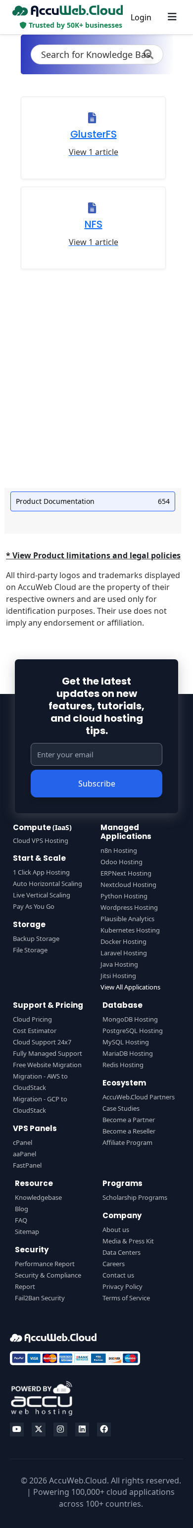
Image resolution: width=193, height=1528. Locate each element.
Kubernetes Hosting (130, 930)
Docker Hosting (123, 941)
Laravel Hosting (123, 952)
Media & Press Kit (128, 1240)
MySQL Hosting (125, 1041)
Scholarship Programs (134, 1197)
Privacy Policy (122, 1286)
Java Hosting (119, 964)
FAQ (21, 1220)
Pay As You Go (33, 906)
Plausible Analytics (127, 918)
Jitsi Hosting (118, 975)
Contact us (118, 1275)
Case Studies (121, 1108)
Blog (21, 1208)
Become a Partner (128, 1119)
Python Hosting (123, 895)
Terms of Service (126, 1297)
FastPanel (27, 1165)
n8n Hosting (118, 850)
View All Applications (130, 987)
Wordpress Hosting (129, 907)
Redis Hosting (123, 1064)
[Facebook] (104, 1429)
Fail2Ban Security (40, 1297)
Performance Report (45, 1263)
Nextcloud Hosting (128, 884)
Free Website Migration (47, 1064)
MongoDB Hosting (130, 1019)
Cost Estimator (34, 1030)
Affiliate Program (127, 1142)
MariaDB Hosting (127, 1053)
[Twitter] (39, 1429)
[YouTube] (17, 1429)
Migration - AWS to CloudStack (40, 1082)
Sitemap (27, 1231)
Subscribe (96, 783)
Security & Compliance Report (48, 1281)
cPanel (22, 1142)
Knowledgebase (38, 1197)
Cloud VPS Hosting (40, 840)
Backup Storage (36, 938)
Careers (113, 1263)
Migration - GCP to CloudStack (40, 1104)
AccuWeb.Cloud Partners (138, 1096)
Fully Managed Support (47, 1053)
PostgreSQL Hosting (132, 1030)
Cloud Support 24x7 (42, 1041)
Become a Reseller (128, 1131)
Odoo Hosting (121, 861)
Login (141, 17)
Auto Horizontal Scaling (47, 883)
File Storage (30, 949)
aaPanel (24, 1153)
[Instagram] (60, 1429)
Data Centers (121, 1252)
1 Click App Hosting (41, 872)
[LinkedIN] (82, 1429)
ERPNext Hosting (125, 873)
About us (115, 1229)
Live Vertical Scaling (41, 894)
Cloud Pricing (32, 1019)
